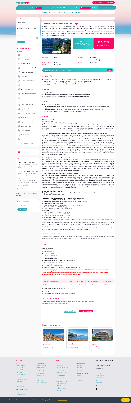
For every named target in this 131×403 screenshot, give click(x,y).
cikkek (69, 70)
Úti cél (26, 28)
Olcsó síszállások (26, 126)
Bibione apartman (21, 393)
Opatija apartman (21, 386)
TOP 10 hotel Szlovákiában (28, 113)
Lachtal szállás (60, 365)
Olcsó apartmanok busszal (28, 93)
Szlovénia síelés (80, 363)
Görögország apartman (43, 370)
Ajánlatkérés (70, 311)
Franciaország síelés (82, 373)
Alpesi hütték (25, 117)
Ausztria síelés (60, 363)
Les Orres (79, 375)
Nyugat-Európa (52, 12)
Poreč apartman (20, 367)
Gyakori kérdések (100, 377)
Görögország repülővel (27, 80)
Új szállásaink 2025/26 (27, 104)
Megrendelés (86, 311)
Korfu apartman (40, 378)
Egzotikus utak (49, 8)
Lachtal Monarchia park (62, 367)
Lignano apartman (21, 394)
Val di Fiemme (60, 390)
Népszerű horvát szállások (28, 68)
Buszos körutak (25, 59)
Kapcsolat (98, 373)
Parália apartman (41, 377)
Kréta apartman (40, 375)
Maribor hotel (80, 365)
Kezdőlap (44, 18)
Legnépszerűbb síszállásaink (29, 109)
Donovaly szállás (60, 377)
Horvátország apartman (23, 363)
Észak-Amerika (78, 12)
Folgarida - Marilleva (61, 385)
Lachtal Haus (60, 369)
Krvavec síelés (80, 369)
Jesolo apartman (20, 391)
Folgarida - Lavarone (61, 383)
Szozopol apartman (41, 367)
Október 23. (61, 8)
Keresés (21, 42)
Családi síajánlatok (26, 130)
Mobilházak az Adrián (27, 85)
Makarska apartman (21, 379)
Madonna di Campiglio (62, 388)
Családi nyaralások (26, 76)
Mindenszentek (73, 8)
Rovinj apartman (21, 374)
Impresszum (99, 382)
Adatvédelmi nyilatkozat (102, 380)
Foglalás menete (100, 375)
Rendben (125, 400)
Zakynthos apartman (42, 382)
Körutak (51, 18)
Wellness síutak (25, 139)
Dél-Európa (44, 12)
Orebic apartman (21, 365)
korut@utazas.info (75, 301)
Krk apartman (20, 372)
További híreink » (23, 189)
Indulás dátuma (21, 35)
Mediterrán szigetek (27, 72)
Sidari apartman (40, 380)
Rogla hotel (79, 367)
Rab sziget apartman (21, 369)
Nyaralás (22, 8)
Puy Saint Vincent (81, 377)
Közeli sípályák (25, 134)
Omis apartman (20, 381)
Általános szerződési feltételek (103, 379)
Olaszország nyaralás (22, 389)
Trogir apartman (20, 384)
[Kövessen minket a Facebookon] (97, 389)
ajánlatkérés (103, 43)
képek (54, 70)
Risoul (78, 378)
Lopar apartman (20, 370)
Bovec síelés (79, 370)
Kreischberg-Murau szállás (63, 372)
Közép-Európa (61, 12)
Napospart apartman (41, 365)
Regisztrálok (22, 209)
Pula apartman (20, 376)
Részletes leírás (62, 400)
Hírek (18, 159)
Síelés (94, 8)
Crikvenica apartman (22, 377)
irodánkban (72, 267)
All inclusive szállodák (27, 89)
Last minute (85, 8)
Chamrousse (79, 380)
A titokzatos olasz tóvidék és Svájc (70, 18)
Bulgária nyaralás (41, 363)
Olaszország (57, 18)
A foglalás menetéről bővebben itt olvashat (54, 303)
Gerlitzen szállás (60, 370)
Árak (109, 70)
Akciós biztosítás (25, 152)
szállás (47, 70)
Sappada (59, 387)
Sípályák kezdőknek (27, 143)
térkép (62, 70)
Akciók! (38, 8)
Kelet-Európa (70, 12)
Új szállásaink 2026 (26, 55)
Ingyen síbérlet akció (27, 122)
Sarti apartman (40, 371)
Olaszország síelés (61, 381)
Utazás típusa (21, 22)
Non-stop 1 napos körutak (28, 98)
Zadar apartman (20, 383)
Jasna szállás (60, 379)
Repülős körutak (25, 63)
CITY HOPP (86, 12)
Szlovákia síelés (60, 375)
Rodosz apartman (41, 373)
